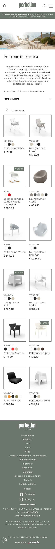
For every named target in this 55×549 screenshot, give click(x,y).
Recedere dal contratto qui (27, 475)
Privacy (11, 537)
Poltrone (22, 91)
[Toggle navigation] (51, 6)
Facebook (29, 494)
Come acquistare (27, 459)
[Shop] (4, 6)
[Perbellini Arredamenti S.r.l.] (27, 6)
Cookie (20, 537)
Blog (27, 451)
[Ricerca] (44, 6)
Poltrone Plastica (36, 91)
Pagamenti (27, 463)
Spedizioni (27, 467)
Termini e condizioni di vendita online (27, 455)
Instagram (29, 499)
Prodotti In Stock (27, 484)
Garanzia (27, 472)
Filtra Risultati (11, 98)
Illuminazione (27, 435)
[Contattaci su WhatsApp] (5, 540)
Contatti (27, 480)
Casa (13, 91)
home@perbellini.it (30, 515)
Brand (27, 447)
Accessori (27, 439)
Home (6, 91)
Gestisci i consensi (38, 537)
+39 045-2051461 (29, 512)
